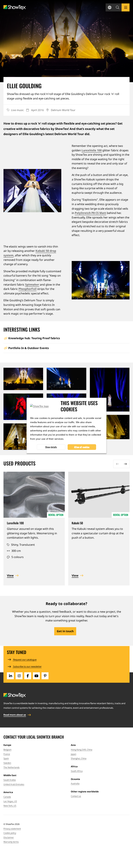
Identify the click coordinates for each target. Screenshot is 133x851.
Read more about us (14, 714)
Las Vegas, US (10, 801)
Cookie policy (9, 832)
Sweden (7, 762)
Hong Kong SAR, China (81, 749)
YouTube (36, 675)
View (10, 575)
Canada (7, 796)
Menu (126, 7)
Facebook (27, 675)
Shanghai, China (78, 758)
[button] (118, 7)
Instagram (19, 675)
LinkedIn (10, 675)
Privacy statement (12, 828)
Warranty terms (11, 841)
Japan (73, 754)
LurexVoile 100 (92, 150)
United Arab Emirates (13, 784)
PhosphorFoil (28, 289)
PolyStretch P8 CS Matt (90, 213)
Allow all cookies (82, 447)
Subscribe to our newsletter (27, 666)
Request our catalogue (25, 659)
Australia (75, 783)
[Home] (14, 7)
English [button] (110, 7)
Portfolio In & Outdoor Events (28, 348)
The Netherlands (11, 767)
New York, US (9, 805)
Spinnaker (32, 284)
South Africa (77, 771)
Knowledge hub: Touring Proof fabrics (34, 338)
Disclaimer (8, 837)
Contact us (76, 796)
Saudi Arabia (9, 779)
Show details (51, 447)
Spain (6, 758)
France (6, 754)
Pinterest (45, 675)
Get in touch (65, 631)
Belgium (7, 749)
